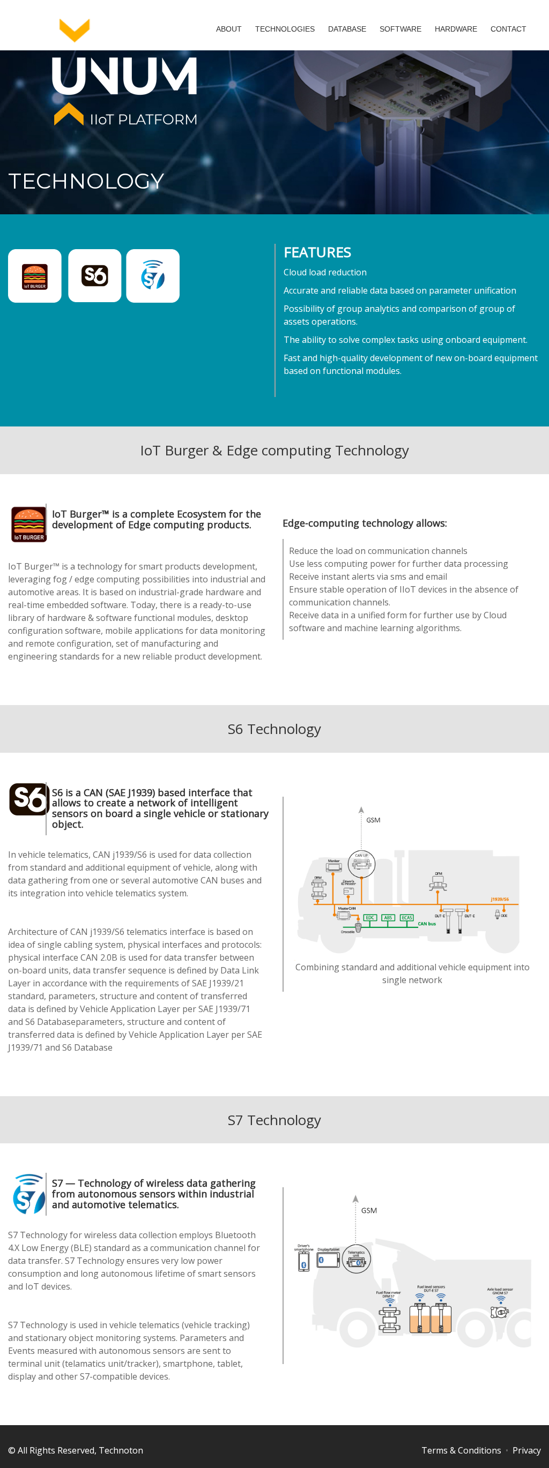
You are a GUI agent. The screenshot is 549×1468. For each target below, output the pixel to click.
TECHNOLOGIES (285, 29)
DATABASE (347, 29)
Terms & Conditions (461, 1450)
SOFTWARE (400, 29)
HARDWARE (456, 29)
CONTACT (508, 29)
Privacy (527, 1450)
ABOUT (229, 29)
